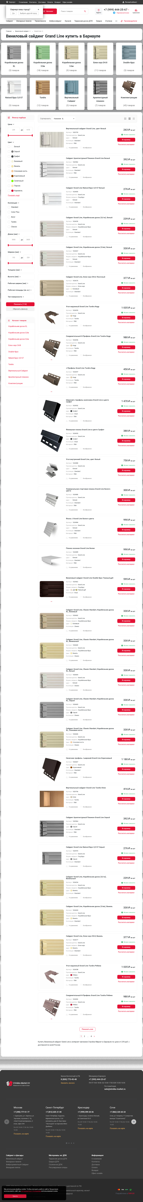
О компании (23, 2)
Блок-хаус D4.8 (14, 345)
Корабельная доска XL (17, 326)
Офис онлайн (67, 2)
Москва (18, 1107)
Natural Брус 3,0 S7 (16, 358)
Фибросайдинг (55, 21)
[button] (133, 1121)
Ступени (108, 21)
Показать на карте (21, 1134)
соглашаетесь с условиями (31, 1191)
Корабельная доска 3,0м (18, 333)
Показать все (87, 1029)
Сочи (112, 1107)
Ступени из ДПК (55, 1165)
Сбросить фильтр (20, 309)
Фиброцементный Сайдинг (17, 1165)
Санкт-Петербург (55, 1107)
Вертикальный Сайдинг (18, 371)
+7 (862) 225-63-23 (118, 1112)
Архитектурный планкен (18, 377)
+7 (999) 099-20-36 (86, 1112)
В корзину (126, 140)
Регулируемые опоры (58, 1167)
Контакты (33, 2)
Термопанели (40, 21)
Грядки (99, 21)
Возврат (58, 2)
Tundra (11, 364)
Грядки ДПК (54, 1162)
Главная (9, 31)
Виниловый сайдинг (22, 31)
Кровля (68, 21)
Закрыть (138, 1200)
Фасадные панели (23, 21)
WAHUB (131, 1193)
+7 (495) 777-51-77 (21, 1112)
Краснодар (83, 1107)
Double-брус (13, 352)
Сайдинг (9, 21)
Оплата (50, 2)
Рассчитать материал (126, 144)
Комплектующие (15, 383)
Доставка (42, 2)
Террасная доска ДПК (83, 21)
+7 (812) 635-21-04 (53, 1112)
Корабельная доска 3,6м (18, 339)
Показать (18, 304)
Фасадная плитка (13, 1167)
